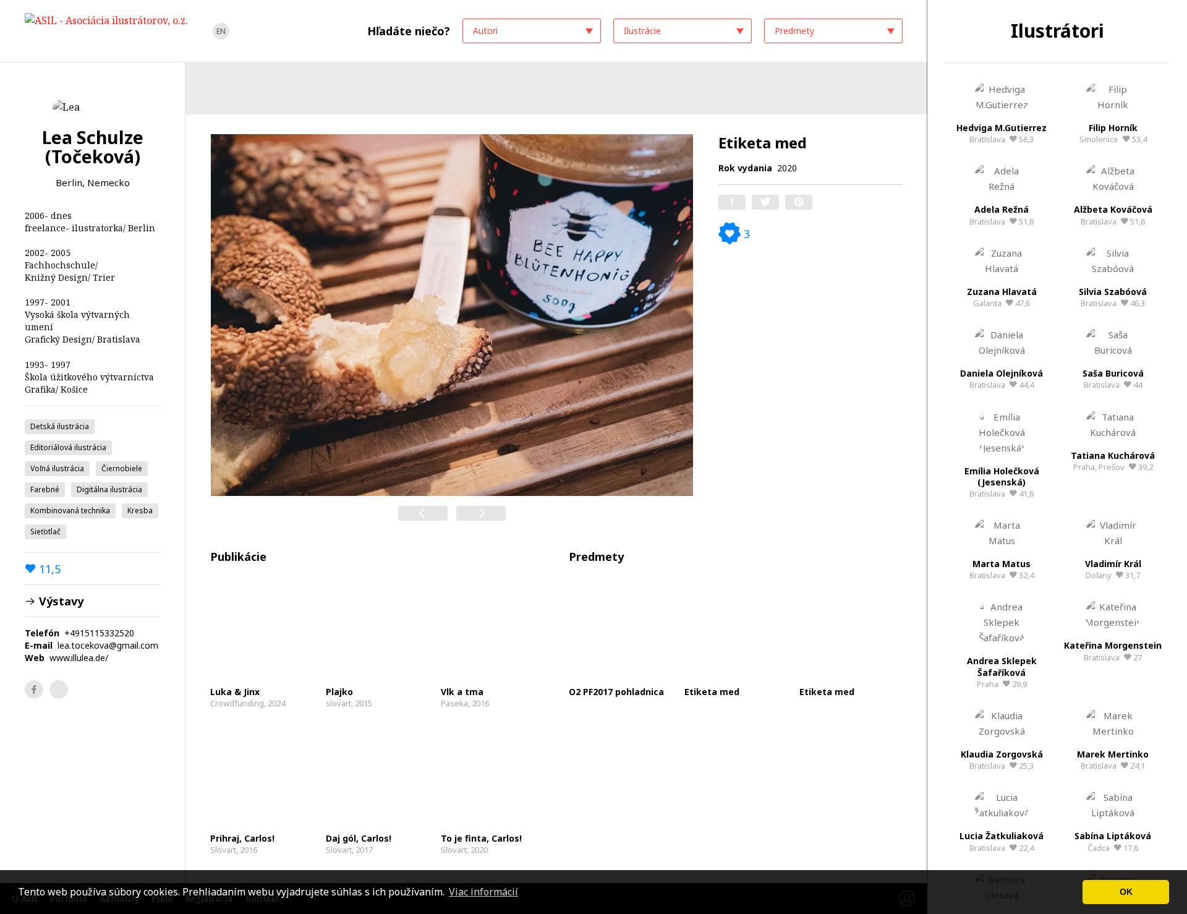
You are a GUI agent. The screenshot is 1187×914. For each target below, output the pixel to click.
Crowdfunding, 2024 (247, 697)
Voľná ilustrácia (57, 468)
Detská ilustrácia (59, 426)
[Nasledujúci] (481, 513)
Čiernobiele (121, 468)
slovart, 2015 (349, 697)
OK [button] (1126, 892)
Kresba (140, 510)
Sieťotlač (45, 531)
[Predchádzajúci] (423, 513)
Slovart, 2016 (242, 843)
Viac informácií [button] (483, 892)
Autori (485, 30)
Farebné (44, 489)
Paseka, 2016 (465, 697)
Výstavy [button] (59, 601)
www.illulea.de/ (78, 658)
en (221, 31)
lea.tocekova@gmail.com (107, 645)
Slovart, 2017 (358, 843)
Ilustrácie (642, 30)
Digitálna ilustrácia (109, 489)
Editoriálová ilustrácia (68, 447)
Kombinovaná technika (70, 510)
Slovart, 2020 (481, 843)
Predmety (794, 30)
